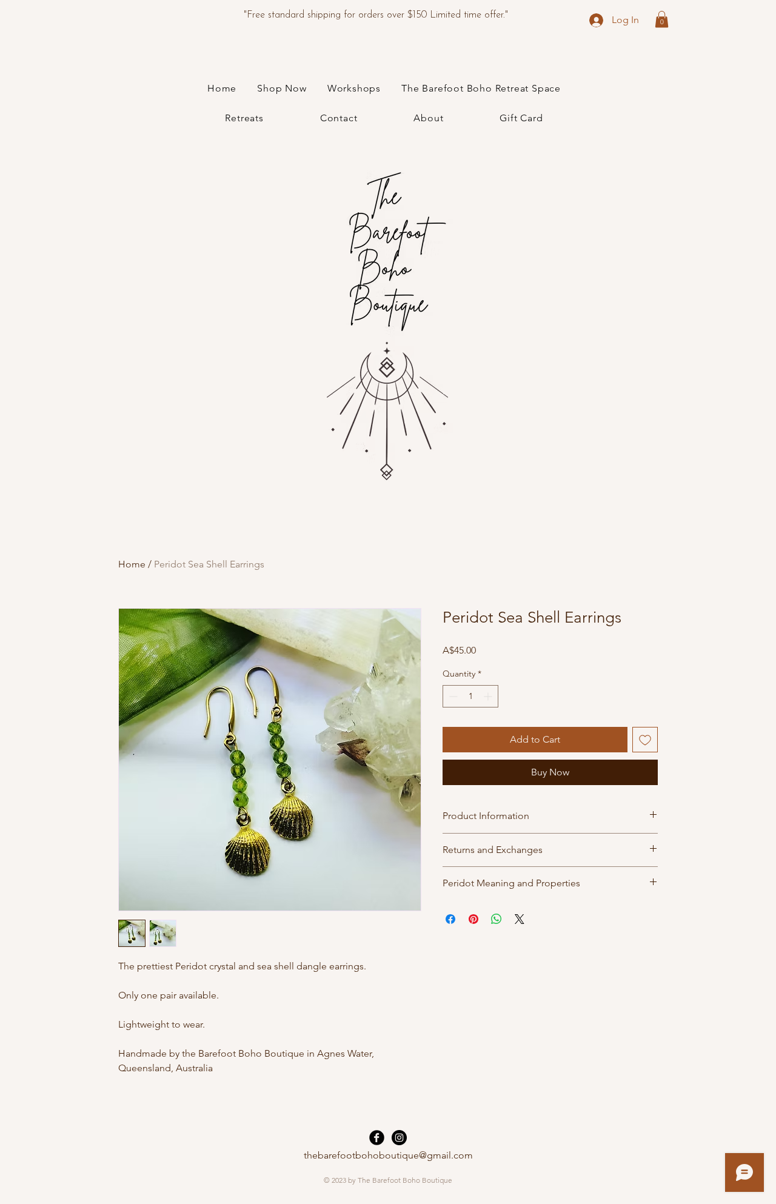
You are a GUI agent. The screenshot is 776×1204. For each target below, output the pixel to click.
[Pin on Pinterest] (473, 919)
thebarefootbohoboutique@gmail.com (388, 1155)
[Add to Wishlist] (645, 739)
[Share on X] (519, 919)
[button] (662, 19)
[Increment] (489, 696)
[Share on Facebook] (450, 919)
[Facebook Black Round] (376, 1137)
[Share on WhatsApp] (496, 919)
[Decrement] (452, 696)
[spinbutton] (470, 696)
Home (132, 564)
